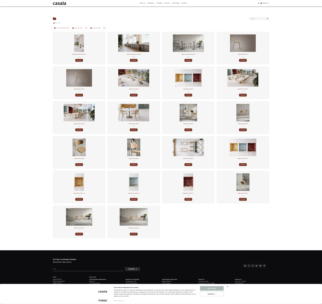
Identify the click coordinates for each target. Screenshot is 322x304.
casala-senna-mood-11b (133, 193)
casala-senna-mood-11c (188, 193)
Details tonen (118, 300)
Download (79, 60)
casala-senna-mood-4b (79, 123)
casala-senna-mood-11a (79, 193)
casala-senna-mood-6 (188, 123)
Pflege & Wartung (57, 283)
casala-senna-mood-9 (134, 158)
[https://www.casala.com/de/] (59, 3)
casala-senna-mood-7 (243, 123)
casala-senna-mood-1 (243, 54)
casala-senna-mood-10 (188, 158)
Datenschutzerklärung (59, 281)
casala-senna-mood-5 (134, 123)
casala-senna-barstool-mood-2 (134, 54)
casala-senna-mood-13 (79, 228)
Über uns (142, 3)
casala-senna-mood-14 (133, 228)
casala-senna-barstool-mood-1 (79, 54)
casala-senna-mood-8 (79, 158)
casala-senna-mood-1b (79, 89)
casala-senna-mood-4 (243, 89)
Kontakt (183, 3)
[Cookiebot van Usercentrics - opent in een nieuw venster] (102, 300)
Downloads (175, 3)
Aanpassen (211, 294)
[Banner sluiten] (227, 286)
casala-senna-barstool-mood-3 (188, 54)
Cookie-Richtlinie (57, 279)
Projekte (159, 3)
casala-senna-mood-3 (188, 89)
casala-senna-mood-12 (243, 193)
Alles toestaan (212, 288)
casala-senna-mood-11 (243, 158)
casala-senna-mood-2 (134, 89)
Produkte (150, 3)
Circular (166, 3)
